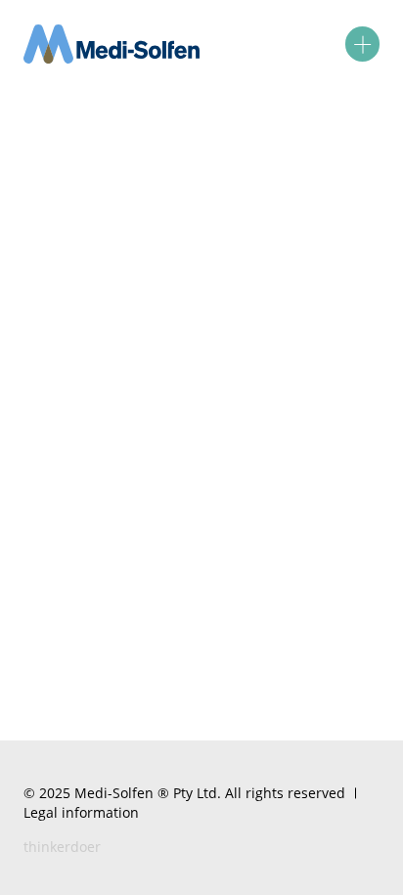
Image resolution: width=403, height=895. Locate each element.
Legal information (81, 812)
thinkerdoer (62, 846)
